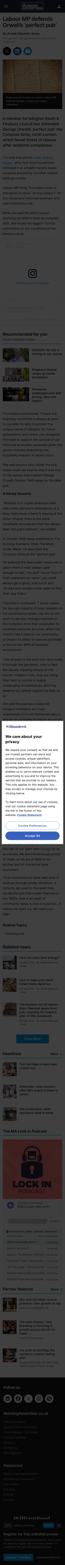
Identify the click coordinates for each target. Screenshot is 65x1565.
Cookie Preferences (32, 825)
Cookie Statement (29, 815)
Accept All (32, 835)
